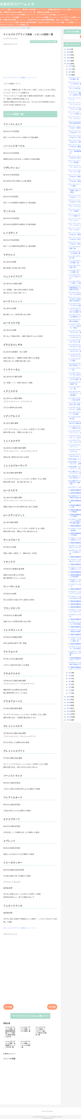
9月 (70, 75)
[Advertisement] (30, 59)
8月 (70, 673)
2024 (69, 55)
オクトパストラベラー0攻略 (9, 22)
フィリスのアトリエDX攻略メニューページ (51, 14)
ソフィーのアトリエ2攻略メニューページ (45, 17)
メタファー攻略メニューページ (10, 9)
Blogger (51, 1111)
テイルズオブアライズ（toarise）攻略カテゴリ (30, 1016)
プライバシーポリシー (7, 25)
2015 (69, 711)
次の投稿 (8, 1007)
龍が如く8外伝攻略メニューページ (34, 9)
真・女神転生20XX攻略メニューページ (13, 20)
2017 (69, 705)
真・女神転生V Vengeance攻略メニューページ (16, 12)
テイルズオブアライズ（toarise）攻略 (43, 41)
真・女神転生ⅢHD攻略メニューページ (46, 12)
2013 (69, 717)
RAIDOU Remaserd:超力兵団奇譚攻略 (41, 20)
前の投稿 (52, 1007)
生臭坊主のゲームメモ (17, 4)
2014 (69, 714)
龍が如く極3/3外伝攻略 (28, 22)
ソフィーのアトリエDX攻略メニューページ (14, 17)
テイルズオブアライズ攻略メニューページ (20, 78)
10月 (70, 72)
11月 (70, 69)
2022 (69, 61)
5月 (70, 681)
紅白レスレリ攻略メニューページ (67, 20)
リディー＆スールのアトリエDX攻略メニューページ (17, 14)
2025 (69, 52)
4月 (70, 684)
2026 (69, 49)
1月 (70, 693)
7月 (70, 675)
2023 (69, 58)
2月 (70, 690)
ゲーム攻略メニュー (72, 22)
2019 (69, 699)
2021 (69, 63)
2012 (69, 720)
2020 (69, 697)
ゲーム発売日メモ (23, 25)
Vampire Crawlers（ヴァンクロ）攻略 (51, 22)
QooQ (50, 1118)
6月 (70, 678)
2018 (69, 702)
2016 (69, 708)
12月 (70, 66)
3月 (70, 687)
